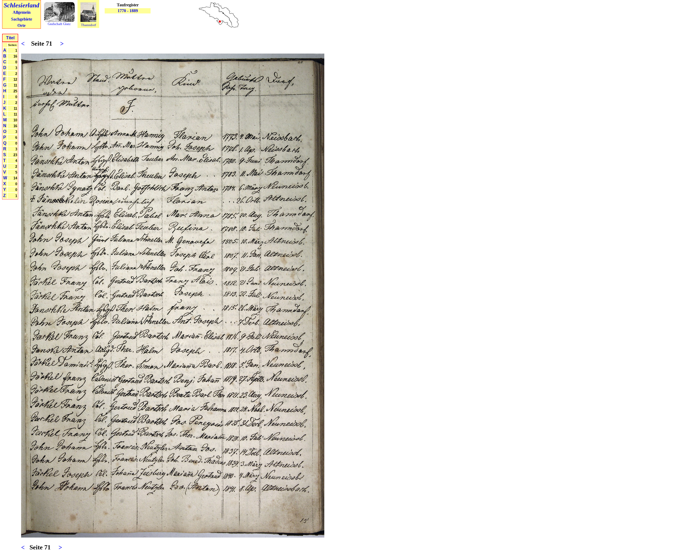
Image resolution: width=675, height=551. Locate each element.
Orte (21, 25)
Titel (10, 38)
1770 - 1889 (128, 10)
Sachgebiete (21, 19)
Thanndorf (88, 25)
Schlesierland (21, 5)
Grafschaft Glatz (59, 24)
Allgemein (22, 12)
